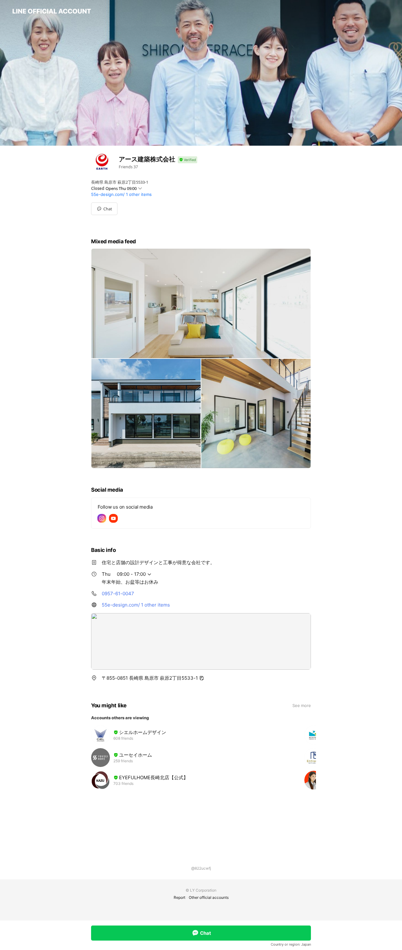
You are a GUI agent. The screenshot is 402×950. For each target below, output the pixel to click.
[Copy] (201, 678)
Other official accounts (209, 897)
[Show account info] (187, 160)
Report (179, 897)
